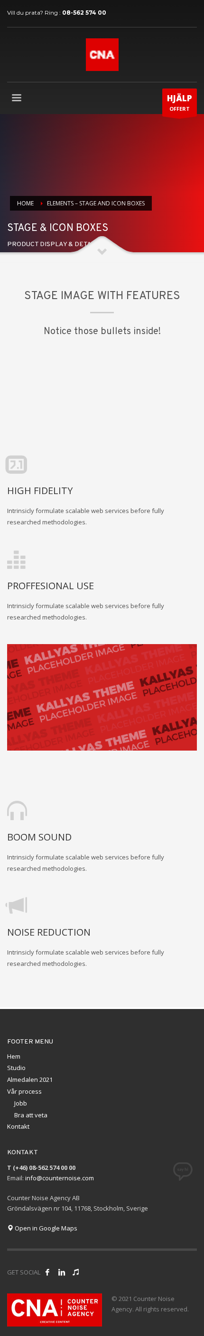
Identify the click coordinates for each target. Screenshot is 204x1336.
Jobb (20, 1103)
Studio (16, 1067)
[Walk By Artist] (76, 1272)
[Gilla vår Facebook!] (47, 1272)
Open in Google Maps (45, 1228)
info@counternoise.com (59, 1178)
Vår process (24, 1091)
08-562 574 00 (84, 12)
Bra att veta (30, 1115)
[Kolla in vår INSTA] (62, 1272)
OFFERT (179, 102)
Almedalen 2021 (30, 1079)
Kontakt (18, 1126)
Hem (13, 1056)
